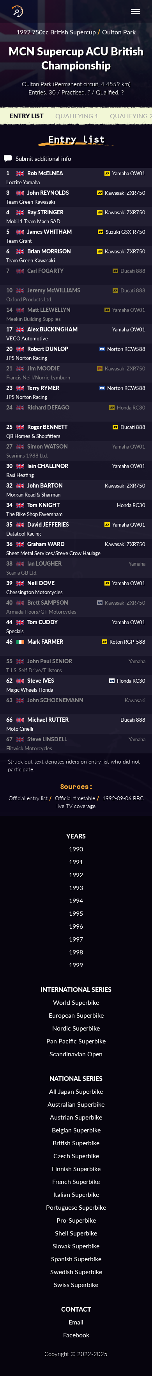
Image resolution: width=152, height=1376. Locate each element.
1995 (76, 913)
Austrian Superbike (76, 1117)
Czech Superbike (76, 1155)
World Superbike (76, 1002)
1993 (76, 887)
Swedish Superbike (76, 1271)
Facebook (76, 1334)
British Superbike (76, 1142)
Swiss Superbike (76, 1284)
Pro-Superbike (76, 1220)
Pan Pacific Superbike (76, 1040)
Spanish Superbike (76, 1258)
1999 (76, 964)
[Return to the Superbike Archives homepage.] (15, 11)
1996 (76, 926)
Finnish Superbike (76, 1168)
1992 (76, 874)
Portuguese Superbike (76, 1207)
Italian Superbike (76, 1194)
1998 (76, 951)
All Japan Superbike (76, 1091)
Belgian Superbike (76, 1129)
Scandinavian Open (76, 1053)
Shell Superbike (76, 1232)
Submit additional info (43, 158)
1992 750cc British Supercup (56, 31)
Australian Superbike (76, 1104)
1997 (76, 939)
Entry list (27, 115)
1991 (76, 861)
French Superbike (76, 1181)
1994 (76, 900)
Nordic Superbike (76, 1028)
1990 (76, 848)
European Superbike (76, 1015)
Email (76, 1321)
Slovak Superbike (76, 1245)
